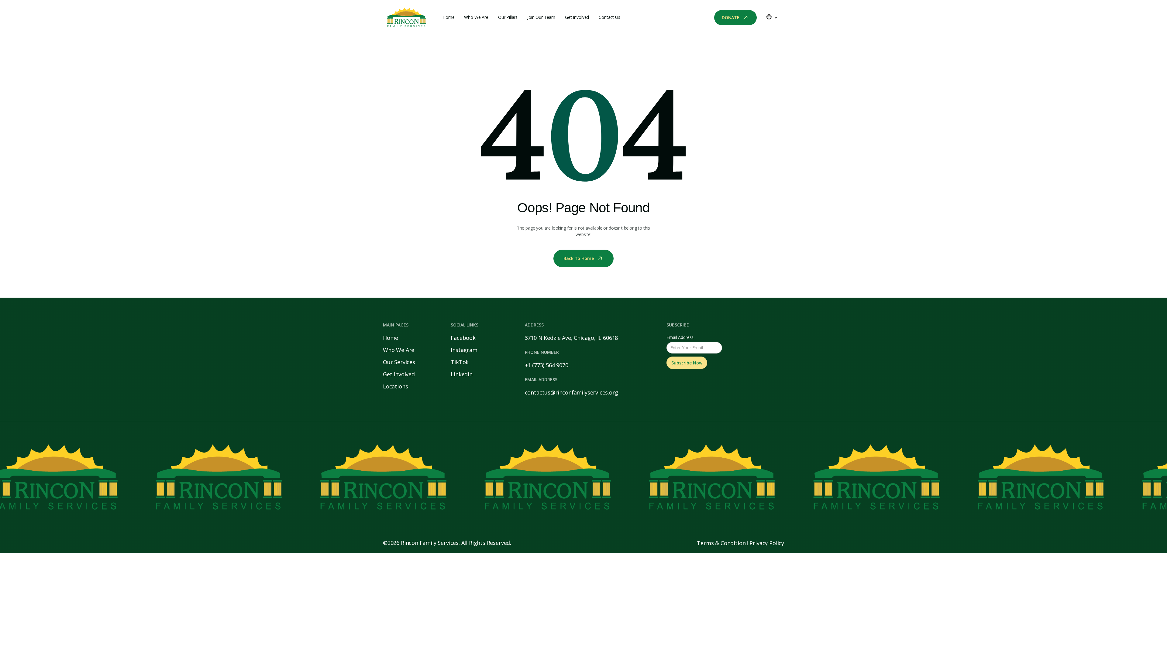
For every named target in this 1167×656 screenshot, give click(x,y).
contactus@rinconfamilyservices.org (571, 392)
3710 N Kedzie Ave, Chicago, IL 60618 (571, 337)
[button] (772, 17)
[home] (406, 17)
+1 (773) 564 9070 (546, 365)
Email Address (680, 337)
